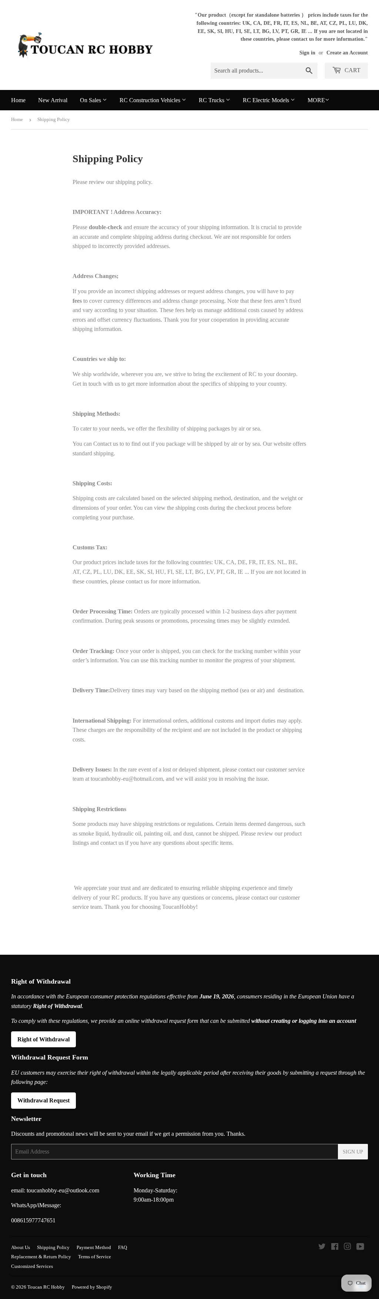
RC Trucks (212, 100)
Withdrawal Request (43, 1100)
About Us (20, 1247)
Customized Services (32, 1266)
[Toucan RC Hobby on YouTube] (360, 1247)
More (316, 100)
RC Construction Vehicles (151, 100)
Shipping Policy (53, 1247)
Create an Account (347, 53)
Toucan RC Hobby (46, 1287)
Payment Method (94, 1247)
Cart (351, 70)
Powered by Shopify (92, 1287)
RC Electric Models (267, 100)
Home (18, 100)
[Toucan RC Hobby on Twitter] (322, 1247)
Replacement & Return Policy (41, 1256)
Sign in (307, 53)
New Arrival (52, 100)
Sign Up (353, 1152)
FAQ (122, 1247)
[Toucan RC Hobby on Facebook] (335, 1247)
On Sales (91, 100)
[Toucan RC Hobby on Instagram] (347, 1247)
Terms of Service (94, 1256)
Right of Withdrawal (43, 1039)
